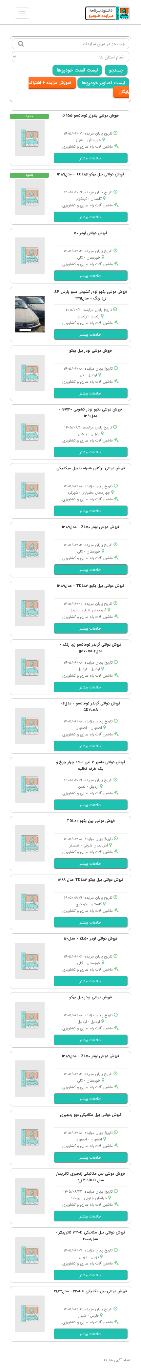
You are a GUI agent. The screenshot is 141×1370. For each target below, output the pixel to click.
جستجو (116, 70)
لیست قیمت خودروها (77, 70)
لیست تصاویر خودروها (103, 83)
